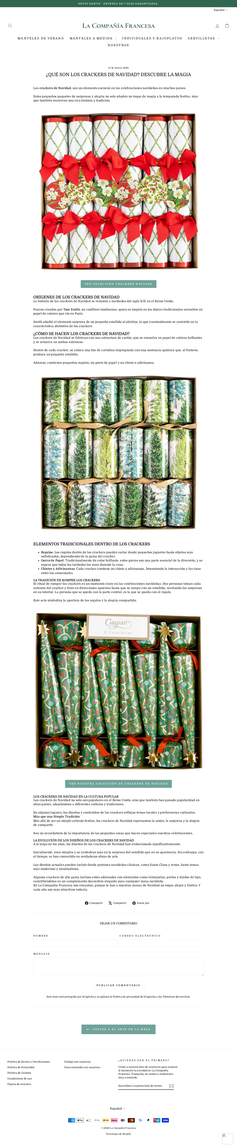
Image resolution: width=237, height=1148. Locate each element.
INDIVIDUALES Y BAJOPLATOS (152, 38)
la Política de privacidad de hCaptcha (133, 996)
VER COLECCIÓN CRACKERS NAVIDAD (119, 284)
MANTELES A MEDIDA (92, 38)
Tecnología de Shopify (118, 1134)
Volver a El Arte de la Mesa (121, 1029)
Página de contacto (19, 1084)
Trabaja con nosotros (77, 1061)
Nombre (41, 935)
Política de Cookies (19, 1072)
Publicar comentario (118, 985)
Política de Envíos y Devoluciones (28, 1061)
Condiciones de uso (19, 1078)
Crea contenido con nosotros (82, 1067)
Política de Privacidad (20, 1067)
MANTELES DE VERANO (41, 38)
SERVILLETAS (202, 38)
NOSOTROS (118, 45)
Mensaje (41, 953)
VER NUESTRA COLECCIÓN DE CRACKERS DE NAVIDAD (118, 783)
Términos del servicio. (177, 996)
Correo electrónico (140, 935)
